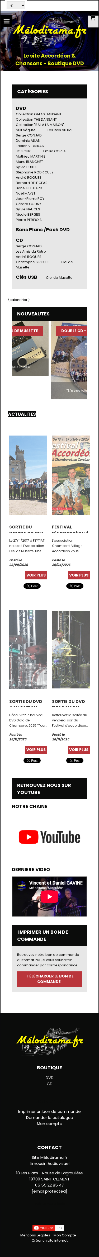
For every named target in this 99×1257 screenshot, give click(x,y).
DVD (21, 108)
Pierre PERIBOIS (29, 219)
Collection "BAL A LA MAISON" (40, 124)
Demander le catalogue (49, 1117)
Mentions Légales (35, 1235)
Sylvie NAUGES (28, 209)
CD (50, 1083)
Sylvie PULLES (26, 166)
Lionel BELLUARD (29, 188)
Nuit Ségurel (26, 130)
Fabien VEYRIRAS (30, 145)
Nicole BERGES (28, 214)
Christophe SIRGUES (33, 261)
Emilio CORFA (54, 151)
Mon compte (49, 1123)
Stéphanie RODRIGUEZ (35, 172)
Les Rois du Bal (60, 130)
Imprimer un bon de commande (49, 1111)
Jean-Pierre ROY (30, 198)
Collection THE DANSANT (36, 119)
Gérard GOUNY (28, 203)
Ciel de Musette (59, 277)
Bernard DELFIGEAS (32, 182)
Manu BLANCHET (29, 161)
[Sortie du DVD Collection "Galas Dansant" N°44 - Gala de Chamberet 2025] (28, 649)
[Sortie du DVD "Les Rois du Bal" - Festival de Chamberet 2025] (71, 649)
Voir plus (36, 575)
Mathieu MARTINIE (30, 156)
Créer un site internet (50, 1240)
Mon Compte (65, 1235)
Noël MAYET (25, 193)
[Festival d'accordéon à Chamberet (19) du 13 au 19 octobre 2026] (71, 474)
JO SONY (23, 151)
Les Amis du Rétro (31, 251)
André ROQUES (28, 177)
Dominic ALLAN (28, 140)
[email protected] (49, 1191)
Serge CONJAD (29, 135)
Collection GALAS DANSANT (39, 114)
